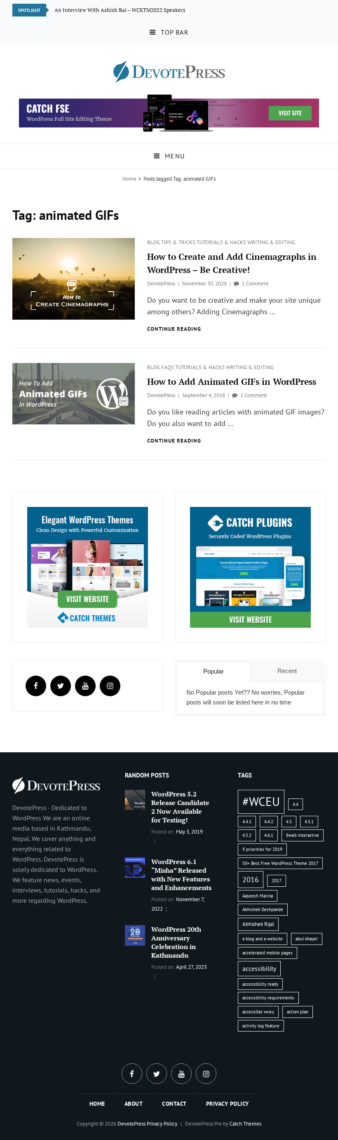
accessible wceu (258, 1012)
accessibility (259, 968)
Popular (213, 671)
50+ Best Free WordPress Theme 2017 (280, 863)
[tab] (213, 671)
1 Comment (255, 283)
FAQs (168, 367)
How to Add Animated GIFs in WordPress (231, 381)
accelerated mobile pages (267, 953)
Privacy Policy (227, 1103)
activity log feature (260, 1026)
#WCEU (261, 801)
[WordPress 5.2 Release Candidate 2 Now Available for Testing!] (135, 799)
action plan (297, 1012)
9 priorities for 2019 (262, 849)
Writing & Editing (271, 242)
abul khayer (307, 939)
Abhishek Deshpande (262, 909)
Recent (287, 670)
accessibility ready (260, 984)
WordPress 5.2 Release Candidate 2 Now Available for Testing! (180, 806)
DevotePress (161, 283)
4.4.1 (246, 821)
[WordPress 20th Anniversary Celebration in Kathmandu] (135, 934)
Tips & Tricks (179, 242)
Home (129, 178)
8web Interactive (302, 835)
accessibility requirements (268, 998)
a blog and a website (262, 939)
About (133, 1103)
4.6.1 (268, 835)
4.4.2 (268, 821)
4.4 (295, 804)
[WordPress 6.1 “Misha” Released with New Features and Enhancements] (135, 867)
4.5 (289, 821)
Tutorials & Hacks (222, 242)
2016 (250, 879)
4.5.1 (309, 821)
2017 (277, 880)
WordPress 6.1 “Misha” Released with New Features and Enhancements (181, 874)
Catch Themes (245, 1123)
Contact (174, 1103)
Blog (154, 242)
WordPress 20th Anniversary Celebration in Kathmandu (176, 942)
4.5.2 (246, 835)
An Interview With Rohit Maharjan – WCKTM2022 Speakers (125, 10)
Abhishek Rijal (258, 924)
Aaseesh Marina (257, 896)
